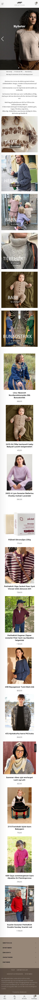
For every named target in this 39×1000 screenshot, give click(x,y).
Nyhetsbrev (28, 974)
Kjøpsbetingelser (22, 970)
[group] (19, 39)
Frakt (13, 970)
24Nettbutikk (23, 992)
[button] (36, 39)
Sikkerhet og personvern (15, 974)
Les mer (20, 986)
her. (26, 104)
